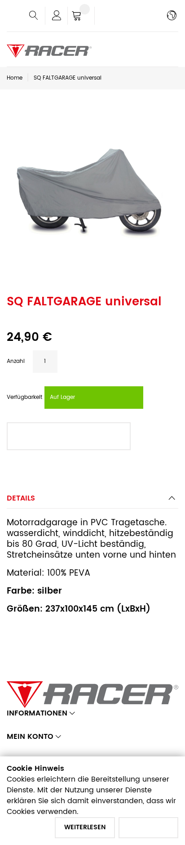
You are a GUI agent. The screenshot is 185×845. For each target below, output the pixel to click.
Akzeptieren (148, 827)
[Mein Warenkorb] (81, 16)
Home (14, 78)
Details (21, 498)
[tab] (92, 501)
